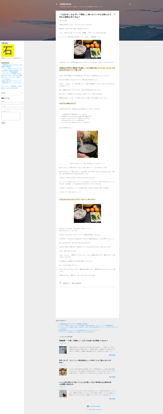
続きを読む (112, 355)
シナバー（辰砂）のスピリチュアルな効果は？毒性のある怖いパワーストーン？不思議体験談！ (86, 325)
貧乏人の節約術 (76, 283)
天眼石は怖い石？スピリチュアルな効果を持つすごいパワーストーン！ (79, 330)
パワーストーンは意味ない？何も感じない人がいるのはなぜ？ (77, 332)
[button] (115, 14)
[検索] (130, 4)
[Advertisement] (125, 36)
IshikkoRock (65, 4)
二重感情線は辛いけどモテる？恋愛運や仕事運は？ (73, 324)
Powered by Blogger (94, 406)
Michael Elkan (98, 409)
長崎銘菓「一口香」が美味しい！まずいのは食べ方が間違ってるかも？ (83, 340)
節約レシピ (66, 283)
